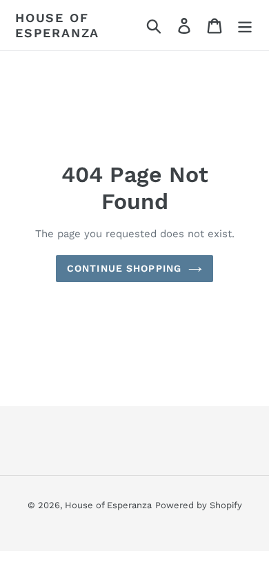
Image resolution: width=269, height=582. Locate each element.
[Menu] (245, 25)
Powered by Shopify (198, 505)
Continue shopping (124, 268)
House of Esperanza (57, 25)
